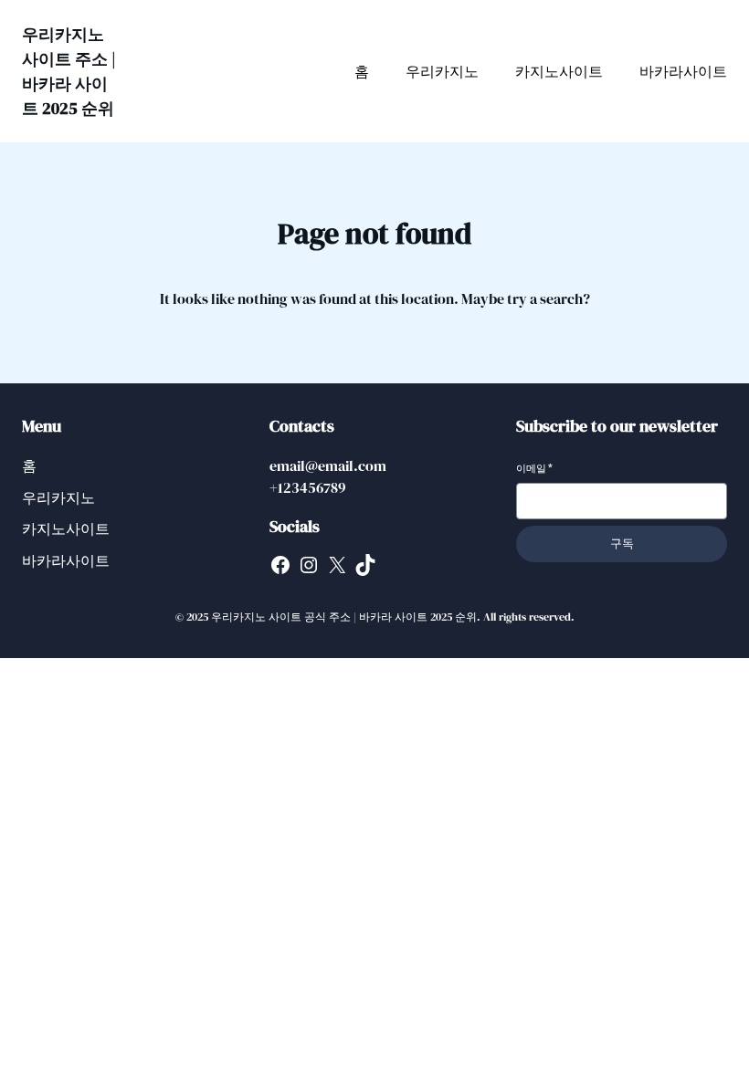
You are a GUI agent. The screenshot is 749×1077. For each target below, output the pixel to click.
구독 (622, 543)
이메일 (534, 469)
